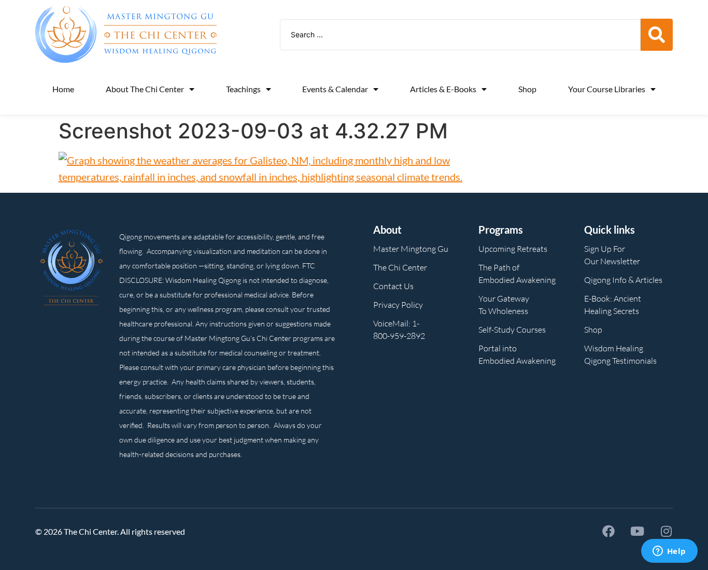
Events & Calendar (335, 89)
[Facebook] (608, 531)
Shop (527, 89)
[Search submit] (657, 35)
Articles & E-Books (443, 89)
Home (63, 89)
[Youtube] (637, 531)
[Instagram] (666, 531)
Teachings (243, 89)
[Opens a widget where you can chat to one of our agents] (669, 552)
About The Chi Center (145, 89)
